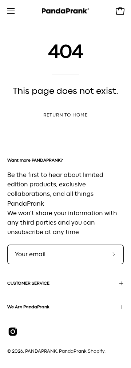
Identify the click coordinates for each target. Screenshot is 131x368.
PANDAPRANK (41, 351)
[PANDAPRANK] (65, 11)
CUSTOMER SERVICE (28, 283)
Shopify (96, 351)
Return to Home (65, 115)
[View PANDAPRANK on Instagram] (12, 331)
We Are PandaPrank (28, 307)
